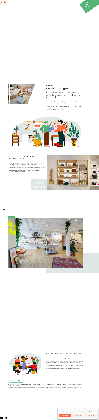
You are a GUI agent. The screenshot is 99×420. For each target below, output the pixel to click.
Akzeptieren (65, 415)
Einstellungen (90, 415)
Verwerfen (78, 415)
